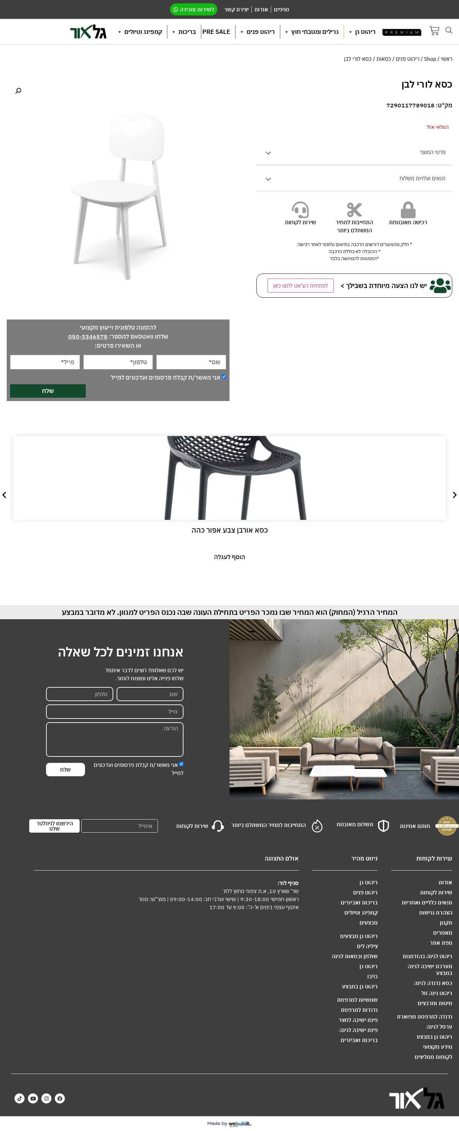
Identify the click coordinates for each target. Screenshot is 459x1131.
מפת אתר (441, 942)
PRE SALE (216, 32)
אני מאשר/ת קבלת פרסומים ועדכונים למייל (165, 377)
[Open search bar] (449, 30)
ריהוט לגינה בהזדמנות (427, 956)
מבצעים (369, 922)
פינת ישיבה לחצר (358, 1020)
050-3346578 (88, 336)
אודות (445, 882)
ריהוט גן (365, 32)
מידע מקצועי (437, 1046)
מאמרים (442, 932)
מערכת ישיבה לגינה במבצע (430, 969)
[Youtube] (33, 1098)
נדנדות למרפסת (359, 1009)
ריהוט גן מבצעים (359, 936)
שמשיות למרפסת (357, 999)
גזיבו (372, 976)
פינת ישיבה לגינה (358, 1030)
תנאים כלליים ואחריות (427, 902)
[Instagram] (46, 1098)
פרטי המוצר (433, 152)
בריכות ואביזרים (359, 902)
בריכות (187, 32)
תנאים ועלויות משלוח (423, 178)
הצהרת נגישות (435, 912)
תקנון (446, 922)
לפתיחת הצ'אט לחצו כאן (300, 285)
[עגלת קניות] (434, 31)
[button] (18, 91)
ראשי (446, 58)
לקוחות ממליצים (433, 1056)
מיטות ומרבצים (435, 1003)
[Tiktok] (19, 1098)
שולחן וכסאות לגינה (355, 956)
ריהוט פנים (261, 32)
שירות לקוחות (436, 892)
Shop (430, 58)
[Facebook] (60, 1098)
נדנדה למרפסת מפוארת (424, 1016)
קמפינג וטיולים (143, 32)
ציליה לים (367, 946)
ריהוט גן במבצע (434, 1036)
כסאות (383, 58)
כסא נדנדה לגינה (433, 983)
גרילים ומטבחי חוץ (315, 32)
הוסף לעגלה (229, 557)
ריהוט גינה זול (436, 993)
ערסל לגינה (439, 1026)
